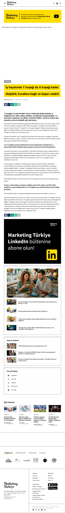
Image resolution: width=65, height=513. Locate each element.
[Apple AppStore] (52, 486)
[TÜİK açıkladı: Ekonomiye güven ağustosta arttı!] (11, 346)
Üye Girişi (50, 478)
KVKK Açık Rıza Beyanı (39, 489)
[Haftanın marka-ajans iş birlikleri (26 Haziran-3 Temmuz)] (25, 408)
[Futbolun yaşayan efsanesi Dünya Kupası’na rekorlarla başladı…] (40, 408)
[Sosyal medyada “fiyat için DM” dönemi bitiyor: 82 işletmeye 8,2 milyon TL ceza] (11, 302)
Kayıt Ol (50, 480)
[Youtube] (42, 510)
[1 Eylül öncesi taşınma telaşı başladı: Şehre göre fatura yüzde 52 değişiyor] (11, 319)
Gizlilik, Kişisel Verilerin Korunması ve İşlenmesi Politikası (38, 497)
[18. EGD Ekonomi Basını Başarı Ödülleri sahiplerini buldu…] (55, 408)
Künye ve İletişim (37, 486)
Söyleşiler (35, 478)
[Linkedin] (45, 510)
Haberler (7, 81)
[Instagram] (39, 510)
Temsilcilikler (20, 453)
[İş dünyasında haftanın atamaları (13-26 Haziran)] (10, 408)
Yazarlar (34, 475)
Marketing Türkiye (8, 99)
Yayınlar (42, 453)
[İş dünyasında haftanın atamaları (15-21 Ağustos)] (11, 310)
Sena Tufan (21, 422)
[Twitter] (36, 509)
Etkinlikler (32, 453)
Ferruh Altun (52, 424)
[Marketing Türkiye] (12, 3)
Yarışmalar (8, 453)
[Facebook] (33, 510)
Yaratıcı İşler (36, 480)
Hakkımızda (35, 484)
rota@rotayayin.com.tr (10, 497)
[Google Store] (52, 489)
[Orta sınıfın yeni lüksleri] (32, 283)
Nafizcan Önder (7, 422)
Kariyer (50, 475)
